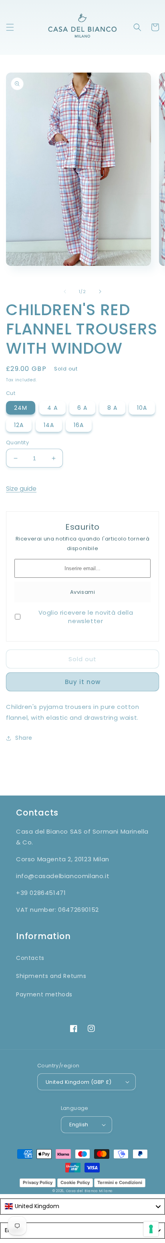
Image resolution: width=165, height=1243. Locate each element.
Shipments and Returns (51, 976)
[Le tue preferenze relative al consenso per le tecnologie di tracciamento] (151, 1229)
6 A (82, 408)
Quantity (17, 442)
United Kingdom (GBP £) (79, 1082)
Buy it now (83, 682)
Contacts (30, 958)
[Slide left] (65, 291)
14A (49, 425)
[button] (10, 27)
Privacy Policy (37, 1182)
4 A (52, 408)
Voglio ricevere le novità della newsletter (85, 616)
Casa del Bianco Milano (89, 1190)
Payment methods (44, 994)
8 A (112, 408)
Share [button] (23, 738)
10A (142, 408)
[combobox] (82, 1206)
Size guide (21, 488)
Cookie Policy (75, 1182)
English (79, 1124)
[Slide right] (100, 291)
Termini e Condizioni (119, 1182)
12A (19, 425)
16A (79, 425)
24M (20, 408)
